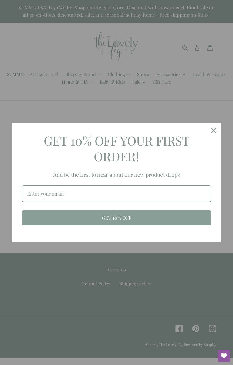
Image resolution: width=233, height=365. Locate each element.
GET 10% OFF (116, 218)
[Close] (214, 130)
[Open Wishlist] (224, 356)
